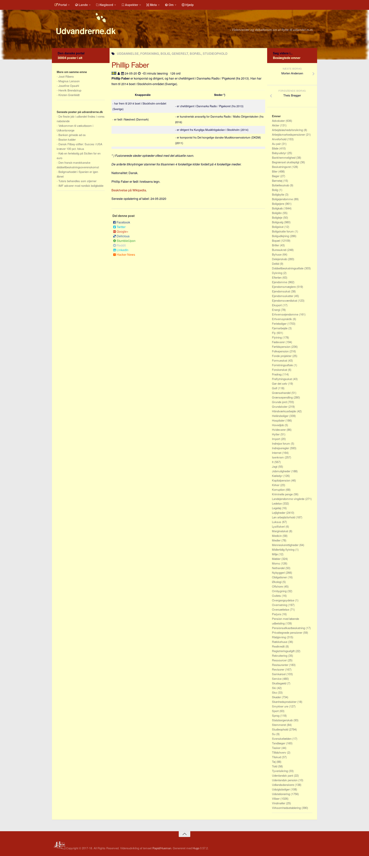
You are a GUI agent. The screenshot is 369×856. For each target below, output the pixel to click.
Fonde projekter (282, 356)
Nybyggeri (279, 572)
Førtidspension (281, 347)
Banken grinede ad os (72, 135)
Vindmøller (279, 803)
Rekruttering (280, 655)
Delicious (123, 236)
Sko (275, 692)
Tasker (276, 748)
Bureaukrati (279, 250)
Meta (153, 4)
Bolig (275, 190)
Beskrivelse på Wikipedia (128, 190)
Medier (276, 540)
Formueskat (280, 360)
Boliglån (277, 213)
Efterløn (277, 277)
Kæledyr (277, 476)
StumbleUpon (126, 240)
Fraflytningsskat (282, 379)
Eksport (277, 305)
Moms (276, 563)
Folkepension (280, 351)
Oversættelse (281, 609)
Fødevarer (279, 342)
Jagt (275, 466)
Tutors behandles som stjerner (77, 181)
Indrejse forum (281, 443)
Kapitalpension (281, 480)
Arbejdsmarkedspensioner (289, 134)
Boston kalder (67, 139)
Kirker (276, 485)
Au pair (277, 144)
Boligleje (277, 217)
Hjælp (189, 4)
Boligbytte (278, 194)
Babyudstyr (279, 153)
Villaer (276, 798)
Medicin (277, 536)
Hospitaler (278, 420)
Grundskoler (280, 406)
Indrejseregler (281, 448)
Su (274, 734)
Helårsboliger (280, 416)
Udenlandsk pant (283, 775)
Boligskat (278, 227)
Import (276, 439)
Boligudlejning (281, 236)
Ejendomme (280, 282)
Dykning (277, 273)
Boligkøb (277, 208)
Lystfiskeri (279, 526)
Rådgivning (279, 637)
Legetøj (277, 508)
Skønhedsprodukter (284, 702)
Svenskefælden (282, 738)
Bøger (276, 176)
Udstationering (281, 794)
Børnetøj (277, 181)
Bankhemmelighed (284, 157)
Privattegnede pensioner (287, 632)
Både (275, 148)
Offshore (278, 586)
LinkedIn (122, 250)
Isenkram (278, 457)
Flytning (277, 337)
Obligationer (280, 577)
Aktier (276, 125)
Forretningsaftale (283, 365)
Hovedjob (278, 425)
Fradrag (277, 374)
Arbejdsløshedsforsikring (288, 130)
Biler (275, 171)
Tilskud (277, 757)
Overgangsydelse (283, 600)
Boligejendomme (283, 199)
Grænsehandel (281, 393)
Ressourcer (280, 660)
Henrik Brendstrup (69, 90)
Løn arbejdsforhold (284, 517)
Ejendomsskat (281, 291)
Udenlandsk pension (285, 780)
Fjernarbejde (280, 328)
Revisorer (278, 669)
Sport (275, 711)
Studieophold (280, 729)
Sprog (276, 715)
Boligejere (278, 204)
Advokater (279, 121)
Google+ (122, 231)
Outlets (277, 596)
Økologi (277, 582)
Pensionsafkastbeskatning (289, 628)
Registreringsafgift (283, 651)
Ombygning (279, 591)
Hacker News (126, 254)
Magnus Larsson (69, 81)
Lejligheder (279, 513)
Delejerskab (280, 259)
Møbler (276, 559)
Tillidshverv (279, 752)
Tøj (274, 762)
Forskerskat (280, 370)
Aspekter (131, 4)
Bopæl (276, 240)
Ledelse (277, 503)
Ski (274, 688)
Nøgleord (106, 4)
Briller (276, 245)
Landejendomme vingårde (288, 499)
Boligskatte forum (283, 231)
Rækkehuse (280, 642)
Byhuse (277, 254)
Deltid (276, 264)
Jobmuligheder (281, 471)
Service (277, 679)
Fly (274, 333)
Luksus (277, 522)
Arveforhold (279, 139)
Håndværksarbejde (284, 411)
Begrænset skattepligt (286, 162)
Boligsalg (278, 222)
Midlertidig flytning (283, 549)
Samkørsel (279, 674)
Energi (276, 310)
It (273, 462)
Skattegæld (279, 683)
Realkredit (278, 646)
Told (275, 766)
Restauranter (280, 665)
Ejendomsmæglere (284, 287)
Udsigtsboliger (281, 789)
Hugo (196, 848)
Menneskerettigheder (285, 545)
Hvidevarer (279, 430)
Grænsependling (282, 397)
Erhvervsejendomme (285, 314)
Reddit (121, 245)
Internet (277, 453)
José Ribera (66, 76)
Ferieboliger (279, 323)
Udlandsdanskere (283, 785)
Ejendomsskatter (283, 296)
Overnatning (280, 605)
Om (171, 4)
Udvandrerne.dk (86, 31)
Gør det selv (280, 383)
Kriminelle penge (282, 494)
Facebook (123, 222)
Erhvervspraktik (282, 319)
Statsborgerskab (282, 720)
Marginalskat (280, 531)
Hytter (276, 434)
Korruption (279, 489)
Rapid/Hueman (161, 848)
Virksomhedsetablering (287, 808)
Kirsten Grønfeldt (69, 95)
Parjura (277, 614)
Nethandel (278, 568)
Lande (83, 4)
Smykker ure (280, 706)
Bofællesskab (281, 185)
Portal (62, 4)
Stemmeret (279, 725)
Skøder (277, 697)
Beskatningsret (282, 167)
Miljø (275, 554)
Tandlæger (279, 743)
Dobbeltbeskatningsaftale (288, 268)
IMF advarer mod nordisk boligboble (80, 185)
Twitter (121, 227)
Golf (275, 388)
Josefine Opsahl (68, 86)
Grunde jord (280, 402)
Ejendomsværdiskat (285, 300)
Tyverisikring (280, 771)
